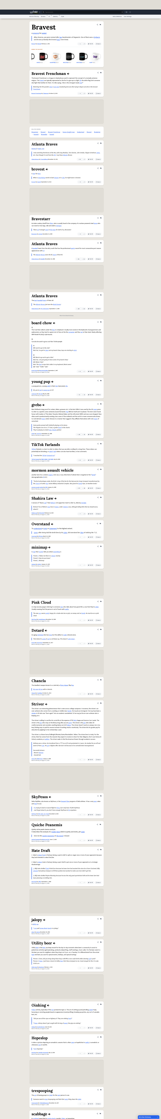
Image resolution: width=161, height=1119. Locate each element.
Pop (67, 412)
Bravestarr (35, 132)
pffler (39, 882)
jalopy (33, 932)
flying (62, 685)
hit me (41, 689)
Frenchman (36, 89)
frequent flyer (65, 801)
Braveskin (44, 134)
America (34, 149)
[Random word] (122, 12)
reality (67, 609)
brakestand (80, 132)
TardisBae (39, 693)
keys (53, 330)
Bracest (89, 132)
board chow (34, 370)
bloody (54, 430)
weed (65, 1023)
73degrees (45, 93)
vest (34, 174)
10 (36, 1049)
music (95, 409)
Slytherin (97, 37)
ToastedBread (44, 159)
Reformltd (41, 513)
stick (75, 350)
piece (58, 832)
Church (38, 484)
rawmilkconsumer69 (43, 1052)
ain (38, 230)
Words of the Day (34, 16)
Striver (33, 759)
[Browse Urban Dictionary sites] (35, 12)
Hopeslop (34, 1052)
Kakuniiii (39, 44)
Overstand (34, 536)
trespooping (35, 1103)
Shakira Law (34, 513)
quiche (44, 836)
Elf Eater (41, 536)
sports (73, 248)
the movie (60, 836)
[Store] (126, 12)
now (50, 430)
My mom (35, 689)
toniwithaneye (42, 619)
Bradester (97, 132)
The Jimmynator (45, 309)
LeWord (39, 564)
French (42, 80)
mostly (41, 552)
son (43, 149)
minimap (34, 564)
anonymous (40, 643)
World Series (57, 304)
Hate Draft (34, 882)
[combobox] (83, 12)
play (51, 87)
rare (39, 1045)
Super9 (39, 182)
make (65, 635)
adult (48, 386)
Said (54, 451)
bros (39, 174)
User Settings (128, 16)
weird (51, 451)
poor (95, 801)
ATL (55, 155)
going (44, 639)
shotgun (58, 226)
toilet (51, 1095)
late (56, 386)
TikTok (34, 449)
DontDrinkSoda (41, 1027)
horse (95, 223)
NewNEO (43, 259)
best (35, 300)
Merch (99, 44)
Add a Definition (117, 16)
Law (45, 503)
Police (33, 1010)
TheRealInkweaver (44, 1103)
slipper (66, 685)
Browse (43, 16)
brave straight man (69, 132)
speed (91, 1010)
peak (83, 832)
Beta (75, 720)
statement (53, 528)
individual (40, 635)
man (58, 39)
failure (69, 725)
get (49, 639)
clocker (40, 234)
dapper (56, 178)
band (59, 428)
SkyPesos (34, 814)
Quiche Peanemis (36, 839)
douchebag (41, 178)
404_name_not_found (43, 814)
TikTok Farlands (35, 459)
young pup (34, 394)
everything (56, 552)
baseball (35, 248)
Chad (47, 868)
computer (71, 332)
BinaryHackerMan (43, 370)
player (54, 556)
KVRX (46, 487)
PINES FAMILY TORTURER (47, 459)
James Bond (43, 928)
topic (45, 528)
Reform (52, 503)
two (60, 37)
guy (40, 613)
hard (35, 804)
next (59, 1095)
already (35, 871)
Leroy (36, 532)
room (46, 230)
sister (65, 532)
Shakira (65, 507)
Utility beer (34, 967)
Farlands (49, 456)
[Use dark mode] (130, 12)
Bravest (33, 44)
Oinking (33, 1027)
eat (82, 332)
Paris (58, 808)
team (39, 149)
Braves (43, 255)
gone (70, 723)
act (35, 1095)
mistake (83, 503)
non (52, 1010)
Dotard (33, 643)
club (63, 178)
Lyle (90, 959)
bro (53, 456)
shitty (34, 924)
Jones (98, 153)
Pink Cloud (34, 619)
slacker (34, 713)
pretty (47, 613)
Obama (41, 753)
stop (46, 1099)
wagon (50, 475)
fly (80, 80)
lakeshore (41, 967)
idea (81, 532)
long (50, 635)
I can (35, 928)
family (93, 475)
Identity (55, 16)
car (37, 924)
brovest (34, 182)
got (48, 746)
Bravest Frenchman (36, 93)
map (34, 552)
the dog (41, 394)
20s (66, 386)
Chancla (33, 693)
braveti (52, 134)
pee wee (56, 87)
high (33, 955)
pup (48, 390)
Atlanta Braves (35, 159)
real (44, 855)
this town (53, 230)
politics (47, 739)
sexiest (44, 33)
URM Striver (40, 759)
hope (36, 1023)
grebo (33, 433)
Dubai (57, 507)
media (54, 832)
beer (37, 948)
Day (47, 484)
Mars (51, 223)
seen (72, 1042)
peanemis (50, 836)
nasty (66, 1099)
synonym (36, 33)
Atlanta (65, 155)
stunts (49, 928)
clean (46, 350)
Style (62, 16)
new (61, 607)
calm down (71, 639)
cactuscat (38, 433)
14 (43, 251)
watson (38, 932)
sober (97, 607)
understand (38, 528)
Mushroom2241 (45, 839)
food (40, 364)
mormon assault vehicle (37, 487)
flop (72, 685)
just (40, 390)
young (45, 390)
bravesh (36, 134)
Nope (40, 961)
